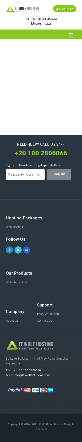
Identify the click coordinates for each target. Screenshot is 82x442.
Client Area (65, 9)
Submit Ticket (43, 24)
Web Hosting (14, 227)
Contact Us (44, 320)
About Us (12, 320)
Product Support (48, 314)
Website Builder (16, 282)
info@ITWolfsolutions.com (32, 375)
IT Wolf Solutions (50, 424)
